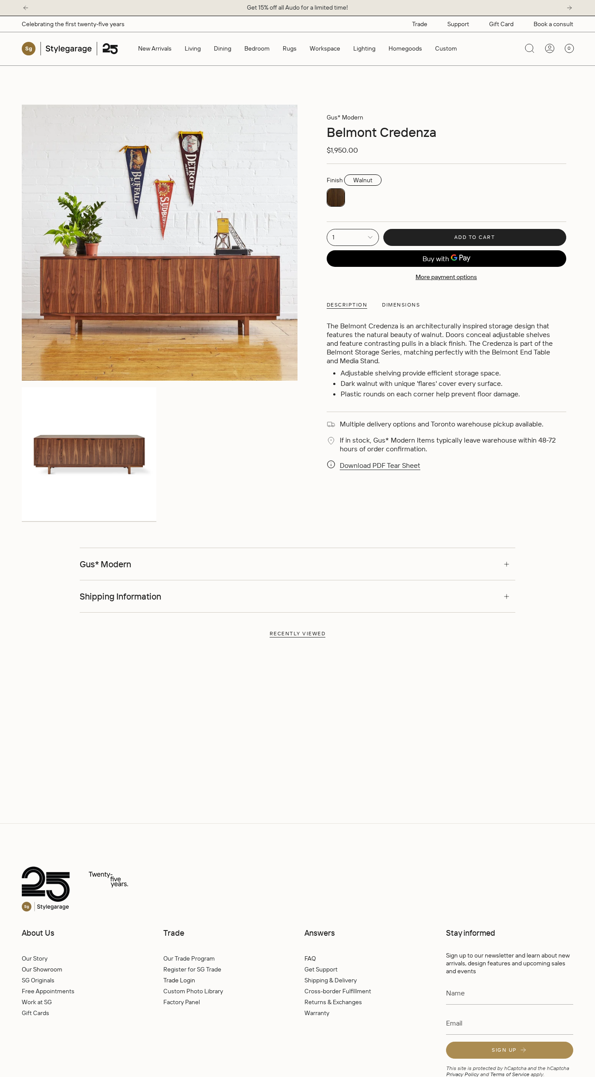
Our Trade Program (189, 958)
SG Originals (38, 980)
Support (458, 24)
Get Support (321, 969)
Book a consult (553, 24)
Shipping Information (120, 596)
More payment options (446, 277)
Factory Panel (181, 1002)
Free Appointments (48, 991)
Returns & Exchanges (333, 1002)
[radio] (336, 197)
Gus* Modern (345, 117)
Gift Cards (35, 1013)
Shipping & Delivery (330, 980)
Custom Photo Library (193, 991)
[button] (192, 48)
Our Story (34, 958)
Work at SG (37, 1002)
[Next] (569, 8)
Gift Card (501, 24)
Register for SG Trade (192, 969)
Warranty (316, 1013)
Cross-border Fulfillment (337, 991)
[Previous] (26, 8)
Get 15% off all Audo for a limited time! (297, 7)
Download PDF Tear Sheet (380, 465)
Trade (419, 24)
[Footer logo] (94, 889)
